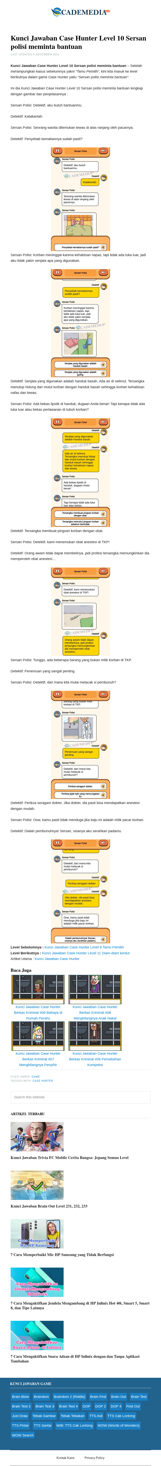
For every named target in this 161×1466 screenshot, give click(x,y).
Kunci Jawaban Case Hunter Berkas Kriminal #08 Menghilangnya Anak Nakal (95, 1012)
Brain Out (118, 1397)
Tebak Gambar (44, 1416)
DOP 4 (116, 1406)
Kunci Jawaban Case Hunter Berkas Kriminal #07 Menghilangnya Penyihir (38, 1059)
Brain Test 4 (68, 1406)
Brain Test (139, 1397)
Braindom (41, 1397)
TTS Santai (42, 1425)
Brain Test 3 (45, 1406)
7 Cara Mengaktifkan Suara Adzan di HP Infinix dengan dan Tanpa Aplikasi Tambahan (75, 1358)
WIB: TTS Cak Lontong (74, 1425)
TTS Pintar (20, 1425)
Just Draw (20, 1416)
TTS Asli (95, 1416)
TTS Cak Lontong (121, 1416)
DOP (86, 1406)
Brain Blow (20, 1397)
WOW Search (23, 1435)
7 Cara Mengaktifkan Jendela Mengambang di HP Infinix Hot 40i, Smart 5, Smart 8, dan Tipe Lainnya (80, 1305)
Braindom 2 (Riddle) (69, 1397)
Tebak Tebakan (72, 1416)
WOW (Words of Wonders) (119, 1425)
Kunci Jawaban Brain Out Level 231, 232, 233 (49, 1206)
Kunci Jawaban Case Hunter (57, 959)
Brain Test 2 (21, 1406)
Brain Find (98, 1397)
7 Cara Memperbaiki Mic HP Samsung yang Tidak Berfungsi (62, 1254)
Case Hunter (43, 1080)
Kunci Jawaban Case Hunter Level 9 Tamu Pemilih (84, 947)
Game (36, 1076)
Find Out (133, 1406)
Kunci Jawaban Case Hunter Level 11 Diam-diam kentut (86, 953)
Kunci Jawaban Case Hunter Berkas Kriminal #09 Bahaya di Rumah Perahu (38, 1012)
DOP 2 (100, 1406)
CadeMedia (80, 12)
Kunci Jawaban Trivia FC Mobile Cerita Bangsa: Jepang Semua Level (70, 1157)
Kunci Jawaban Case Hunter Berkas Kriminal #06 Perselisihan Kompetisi (95, 1059)
